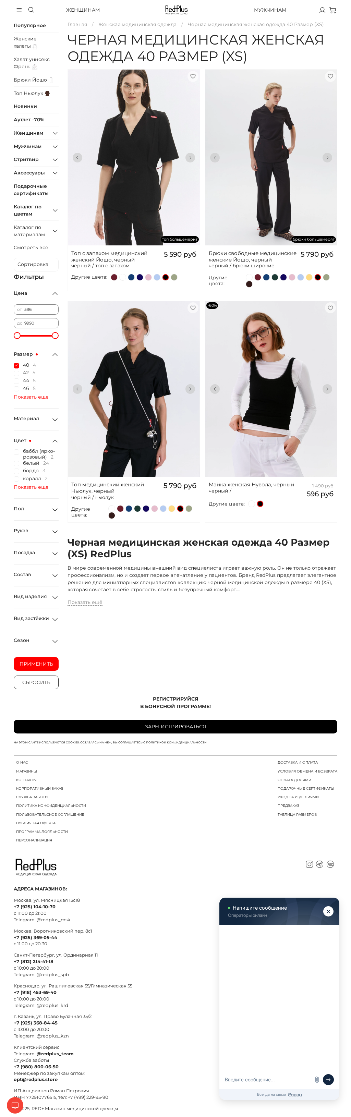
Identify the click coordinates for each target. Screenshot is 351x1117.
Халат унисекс (32, 63)
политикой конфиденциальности (176, 742)
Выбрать (134, 135)
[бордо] (114, 277)
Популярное (30, 25)
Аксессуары (29, 173)
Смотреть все (31, 247)
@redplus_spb (53, 974)
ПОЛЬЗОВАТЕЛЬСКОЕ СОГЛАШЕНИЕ (50, 814)
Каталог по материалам (29, 231)
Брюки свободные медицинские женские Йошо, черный (252, 256)
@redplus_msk (53, 919)
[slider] (17, 335)
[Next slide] (190, 157)
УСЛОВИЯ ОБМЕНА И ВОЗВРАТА (307, 771)
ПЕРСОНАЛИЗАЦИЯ (34, 840)
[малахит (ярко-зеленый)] (274, 277)
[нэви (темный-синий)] (139, 277)
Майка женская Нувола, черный (251, 484)
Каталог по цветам (27, 210)
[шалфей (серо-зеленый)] (174, 277)
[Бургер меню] (19, 10)
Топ (29, 93)
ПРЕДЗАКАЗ (288, 806)
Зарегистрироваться (175, 727)
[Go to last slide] (77, 157)
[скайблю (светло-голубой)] (157, 277)
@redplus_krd (52, 1005)
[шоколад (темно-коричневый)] (249, 284)
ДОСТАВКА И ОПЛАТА (298, 762)
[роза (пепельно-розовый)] (148, 277)
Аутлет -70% (29, 120)
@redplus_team (55, 1053)
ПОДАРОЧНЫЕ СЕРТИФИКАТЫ (306, 788)
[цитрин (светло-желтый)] (309, 277)
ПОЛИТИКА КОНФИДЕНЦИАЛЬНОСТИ (51, 806)
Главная (77, 24)
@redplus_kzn (53, 1036)
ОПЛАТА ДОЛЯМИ (294, 780)
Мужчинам (270, 10)
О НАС (22, 762)
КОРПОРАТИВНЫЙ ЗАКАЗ (39, 788)
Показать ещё (85, 602)
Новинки (25, 106)
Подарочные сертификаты (31, 189)
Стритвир (26, 159)
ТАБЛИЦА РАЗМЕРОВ (297, 814)
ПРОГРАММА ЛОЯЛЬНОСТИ (42, 832)
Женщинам (83, 10)
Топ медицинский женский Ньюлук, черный (107, 487)
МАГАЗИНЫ (26, 771)
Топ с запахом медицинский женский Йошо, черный (109, 256)
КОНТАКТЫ (26, 780)
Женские (25, 42)
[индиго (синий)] (131, 277)
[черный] (165, 277)
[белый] (122, 277)
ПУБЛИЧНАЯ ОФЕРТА (36, 823)
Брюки (31, 80)
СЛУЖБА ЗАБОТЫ (32, 797)
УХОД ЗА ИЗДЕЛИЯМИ (298, 797)
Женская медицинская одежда (137, 24)
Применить (36, 664)
